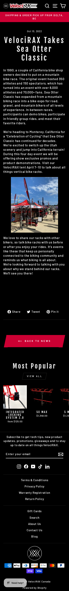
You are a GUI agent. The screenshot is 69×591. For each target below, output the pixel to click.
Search (34, 517)
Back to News (37, 340)
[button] (34, 205)
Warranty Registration (34, 492)
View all (34, 376)
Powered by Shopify (35, 587)
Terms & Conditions (34, 480)
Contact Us (34, 530)
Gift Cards (34, 511)
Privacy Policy (35, 486)
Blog (34, 536)
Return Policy (34, 499)
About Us (34, 524)
